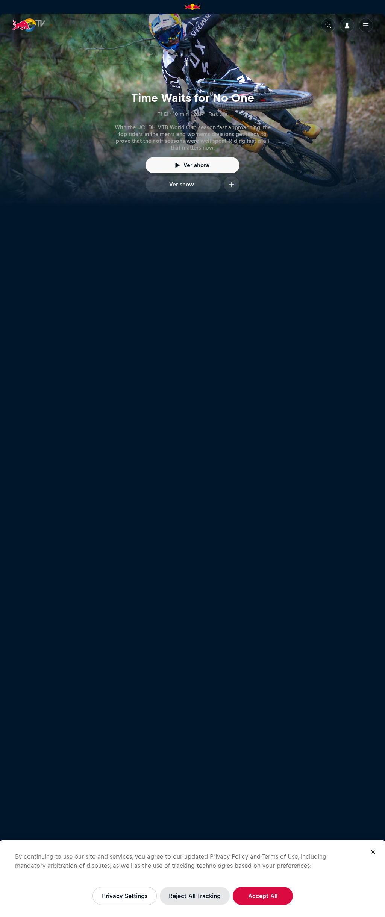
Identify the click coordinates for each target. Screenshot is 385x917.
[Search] (328, 25)
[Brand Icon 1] (192, 7)
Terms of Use (280, 856)
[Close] (372, 851)
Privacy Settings (124, 896)
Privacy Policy (229, 856)
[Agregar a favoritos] (231, 184)
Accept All (262, 896)
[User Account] (347, 25)
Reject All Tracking (195, 896)
